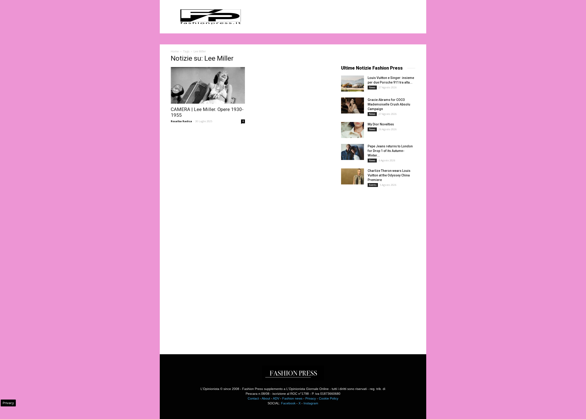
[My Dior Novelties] (352, 130)
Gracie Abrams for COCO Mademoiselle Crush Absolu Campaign (389, 104)
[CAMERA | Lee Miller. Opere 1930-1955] (208, 85)
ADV (276, 398)
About (266, 398)
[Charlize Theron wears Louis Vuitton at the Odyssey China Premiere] (352, 176)
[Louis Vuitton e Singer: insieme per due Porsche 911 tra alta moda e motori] (352, 84)
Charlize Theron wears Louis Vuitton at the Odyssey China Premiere (389, 175)
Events (373, 185)
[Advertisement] (375, 266)
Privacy (310, 398)
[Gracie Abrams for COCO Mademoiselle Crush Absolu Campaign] (352, 105)
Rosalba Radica (181, 121)
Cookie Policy (328, 398)
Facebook (288, 403)
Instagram (311, 403)
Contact (253, 398)
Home (175, 51)
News (372, 87)
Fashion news (292, 398)
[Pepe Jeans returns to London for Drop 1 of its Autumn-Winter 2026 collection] (352, 152)
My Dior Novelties (381, 124)
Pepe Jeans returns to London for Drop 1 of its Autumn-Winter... (390, 150)
